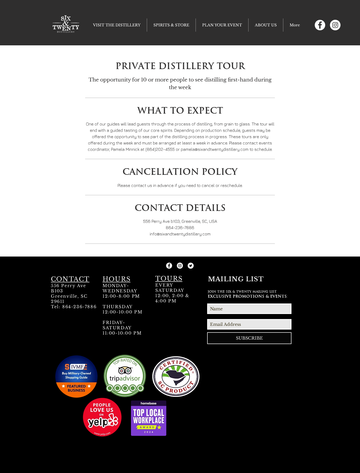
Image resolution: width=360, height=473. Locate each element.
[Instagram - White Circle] (335, 25)
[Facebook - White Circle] (320, 25)
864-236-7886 (79, 306)
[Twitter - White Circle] (191, 266)
